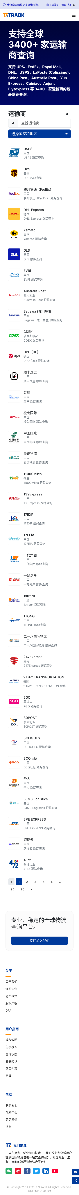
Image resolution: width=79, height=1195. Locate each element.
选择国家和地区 (24, 134)
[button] (60, 881)
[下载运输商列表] (68, 114)
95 (12, 889)
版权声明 (11, 1003)
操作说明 (11, 1040)
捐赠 (8, 1127)
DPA (8, 1010)
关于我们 (11, 981)
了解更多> (66, 4)
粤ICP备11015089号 (40, 1190)
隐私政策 (11, 996)
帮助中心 (11, 1112)
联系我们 (11, 1105)
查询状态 (11, 1054)
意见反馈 (11, 1119)
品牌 (8, 1076)
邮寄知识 (11, 1061)
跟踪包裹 (11, 1068)
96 (22, 889)
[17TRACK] (13, 15)
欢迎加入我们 (39, 941)
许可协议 (11, 989)
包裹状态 (11, 1047)
